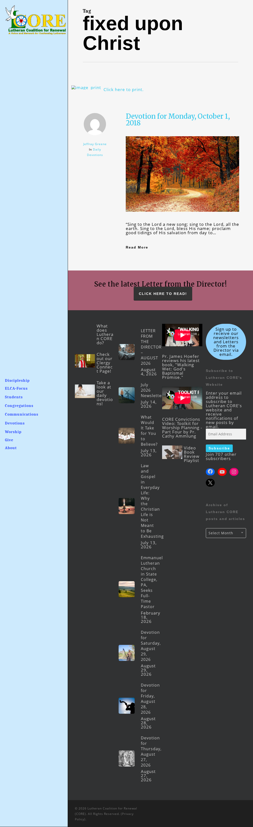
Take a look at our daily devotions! (105, 393)
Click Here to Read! (163, 294)
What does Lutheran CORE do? (105, 334)
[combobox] (226, 533)
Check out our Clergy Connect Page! (105, 362)
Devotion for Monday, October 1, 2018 (178, 119)
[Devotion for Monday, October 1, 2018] (182, 220)
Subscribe (219, 448)
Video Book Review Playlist (191, 454)
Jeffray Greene (95, 144)
